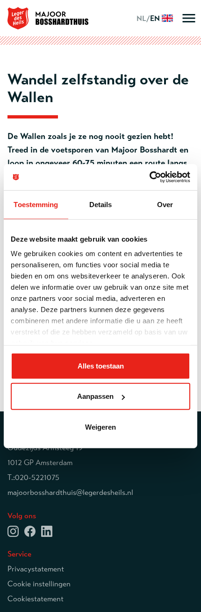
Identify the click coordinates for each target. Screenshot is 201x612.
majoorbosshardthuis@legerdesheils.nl (70, 492)
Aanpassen (95, 396)
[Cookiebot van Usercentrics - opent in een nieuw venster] (149, 177)
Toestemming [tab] (36, 204)
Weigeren (100, 427)
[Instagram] (13, 530)
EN (149, 18)
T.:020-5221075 (33, 477)
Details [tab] (100, 204)
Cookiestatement (35, 599)
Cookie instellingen (39, 584)
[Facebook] (30, 530)
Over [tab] (165, 204)
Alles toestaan (101, 365)
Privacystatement (35, 569)
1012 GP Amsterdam (39, 462)
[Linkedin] (46, 530)
